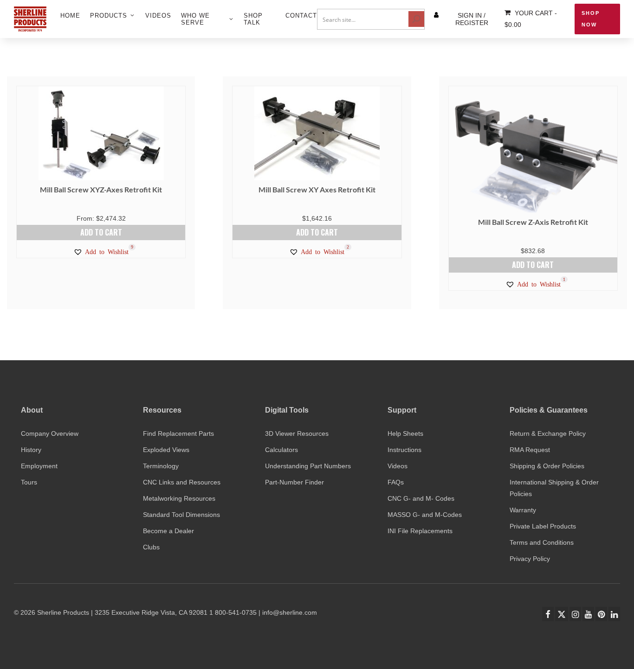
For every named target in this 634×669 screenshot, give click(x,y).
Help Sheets (405, 433)
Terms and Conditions (542, 542)
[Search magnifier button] (416, 19)
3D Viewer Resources (297, 433)
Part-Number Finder (294, 482)
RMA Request (530, 449)
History (31, 449)
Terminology (161, 466)
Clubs (151, 547)
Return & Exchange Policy (548, 433)
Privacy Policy (530, 558)
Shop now (591, 18)
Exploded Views (166, 449)
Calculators (281, 449)
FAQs (396, 482)
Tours (29, 482)
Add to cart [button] (101, 232)
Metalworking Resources (179, 498)
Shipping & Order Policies (547, 466)
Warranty (523, 510)
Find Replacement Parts (178, 433)
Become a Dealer (168, 531)
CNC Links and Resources (181, 482)
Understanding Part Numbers (308, 466)
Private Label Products (543, 526)
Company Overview (49, 433)
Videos (398, 466)
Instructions (404, 449)
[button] (101, 251)
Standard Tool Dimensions (181, 514)
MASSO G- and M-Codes (425, 514)
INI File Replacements (420, 531)
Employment (39, 466)
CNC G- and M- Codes (421, 498)
